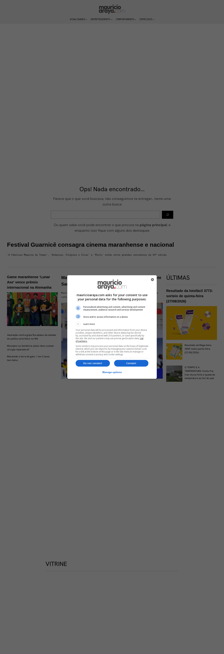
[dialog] (112, 327)
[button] (112, 324)
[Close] (152, 279)
